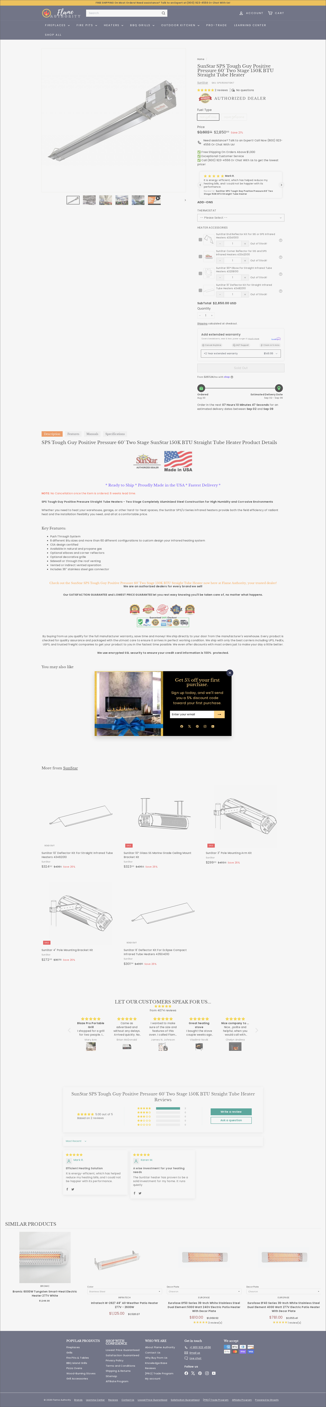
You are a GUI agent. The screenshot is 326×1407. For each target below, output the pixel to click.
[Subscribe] (219, 714)
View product (44, 1261)
